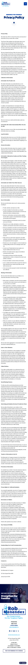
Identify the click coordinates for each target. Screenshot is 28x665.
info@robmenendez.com (14, 635)
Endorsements (14, 627)
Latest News (14, 625)
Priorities (14, 622)
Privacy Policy (14, 644)
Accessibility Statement (14, 645)
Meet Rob (14, 623)
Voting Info (14, 642)
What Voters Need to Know (14, 647)
